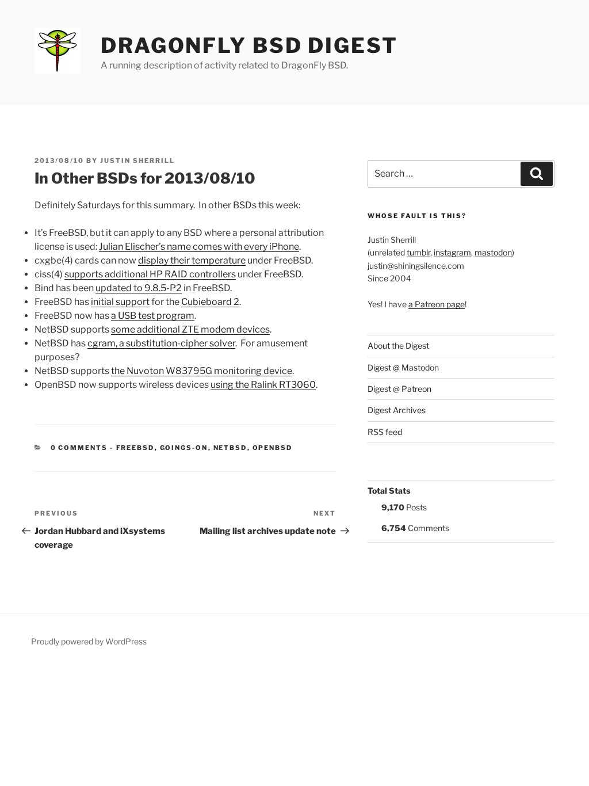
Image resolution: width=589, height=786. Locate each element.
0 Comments (79, 448)
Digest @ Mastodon (403, 367)
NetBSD (230, 448)
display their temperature (192, 260)
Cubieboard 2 (210, 301)
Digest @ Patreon (399, 389)
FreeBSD (135, 448)
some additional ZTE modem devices (190, 329)
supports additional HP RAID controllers (150, 274)
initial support (120, 301)
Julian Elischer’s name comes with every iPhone (199, 246)
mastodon (493, 252)
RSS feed (385, 432)
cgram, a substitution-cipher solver (161, 343)
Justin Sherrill (137, 161)
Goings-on (184, 448)
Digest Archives (397, 410)
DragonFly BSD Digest (249, 45)
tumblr (418, 252)
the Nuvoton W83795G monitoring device (201, 370)
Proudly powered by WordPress (89, 641)
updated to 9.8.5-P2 (138, 288)
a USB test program (152, 315)
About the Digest (398, 345)
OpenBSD (273, 448)
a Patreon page (436, 304)
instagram (452, 252)
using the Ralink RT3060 (263, 384)
